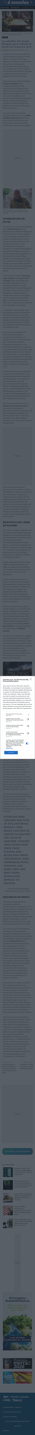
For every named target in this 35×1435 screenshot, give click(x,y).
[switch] (27, 719)
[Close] (31, 680)
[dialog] (17, 717)
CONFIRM (11, 752)
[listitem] (17, 714)
